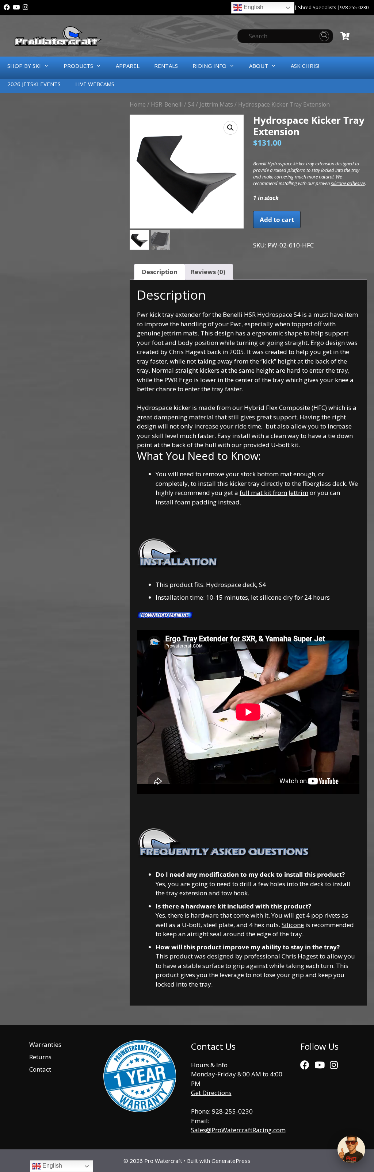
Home (138, 104)
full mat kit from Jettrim (274, 492)
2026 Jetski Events (34, 84)
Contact (40, 1069)
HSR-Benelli (167, 104)
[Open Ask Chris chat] (351, 1149)
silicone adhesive (348, 183)
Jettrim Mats (216, 104)
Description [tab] (160, 272)
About (258, 65)
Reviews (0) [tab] (208, 272)
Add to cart (277, 219)
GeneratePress (231, 1160)
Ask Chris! (305, 65)
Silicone (293, 925)
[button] (230, 128)
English (252, 7)
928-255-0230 (354, 7)
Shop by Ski (24, 65)
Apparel (128, 65)
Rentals (166, 65)
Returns (40, 1057)
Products (78, 65)
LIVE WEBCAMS (94, 84)
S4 (191, 104)
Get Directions (211, 1092)
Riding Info (209, 65)
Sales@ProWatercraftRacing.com (238, 1130)
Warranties (45, 1044)
